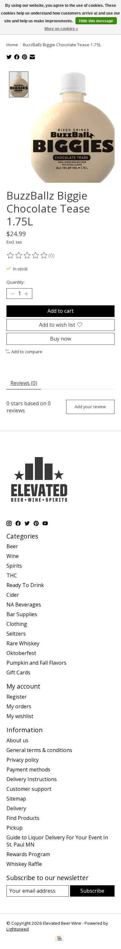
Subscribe (92, 890)
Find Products (22, 818)
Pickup (14, 827)
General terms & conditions (39, 750)
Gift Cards (18, 672)
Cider (12, 594)
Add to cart (60, 310)
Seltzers (16, 633)
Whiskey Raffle (24, 863)
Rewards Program (28, 854)
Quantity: (15, 282)
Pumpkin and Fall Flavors (36, 662)
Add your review (90, 406)
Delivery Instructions (31, 779)
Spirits (14, 565)
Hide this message (96, 21)
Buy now (60, 338)
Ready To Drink (25, 585)
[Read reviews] (27, 255)
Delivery (16, 808)
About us (17, 740)
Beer (12, 546)
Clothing (16, 623)
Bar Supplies (21, 614)
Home (12, 45)
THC (11, 575)
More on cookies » (61, 29)
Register (16, 696)
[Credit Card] (59, 939)
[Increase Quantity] (26, 293)
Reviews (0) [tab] (23, 383)
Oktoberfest (21, 653)
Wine (12, 556)
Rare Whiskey (22, 643)
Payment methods (28, 769)
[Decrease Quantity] (12, 293)
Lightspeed (17, 929)
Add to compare (26, 352)
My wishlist (19, 716)
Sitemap (16, 798)
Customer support (28, 788)
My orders (18, 706)
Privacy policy (22, 759)
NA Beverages (23, 604)
